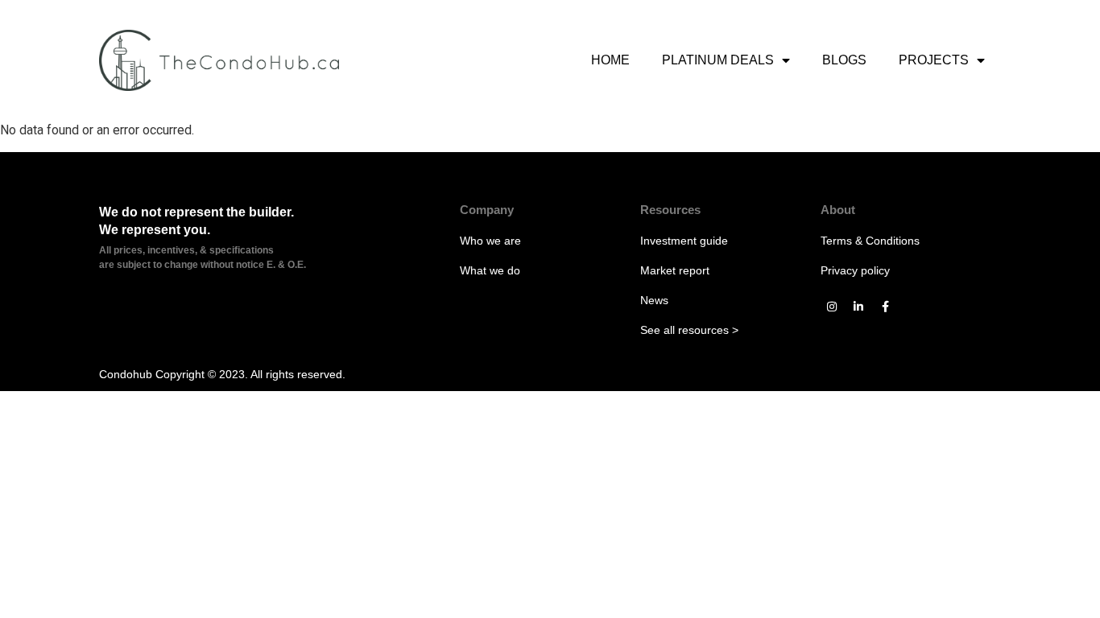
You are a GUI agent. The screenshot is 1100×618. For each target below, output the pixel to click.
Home (610, 60)
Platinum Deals (718, 60)
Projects (934, 60)
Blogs (844, 60)
